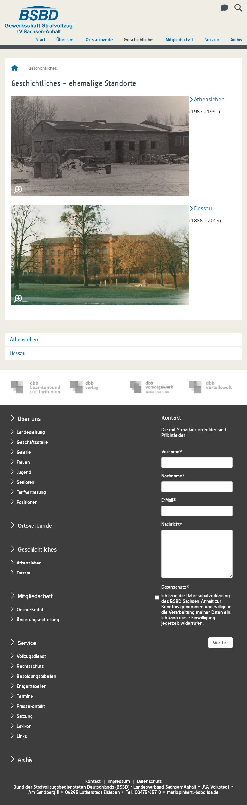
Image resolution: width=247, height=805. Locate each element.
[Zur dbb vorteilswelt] (213, 387)
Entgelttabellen (32, 686)
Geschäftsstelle (32, 442)
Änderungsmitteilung (38, 620)
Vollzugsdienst (31, 656)
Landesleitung (31, 432)
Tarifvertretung (31, 492)
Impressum (119, 781)
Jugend (24, 472)
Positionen (27, 502)
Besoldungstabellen (36, 676)
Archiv (236, 39)
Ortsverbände (99, 39)
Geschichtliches (139, 39)
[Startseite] (14, 68)
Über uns (65, 39)
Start (40, 39)
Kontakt (93, 781)
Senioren (25, 482)
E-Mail (168, 500)
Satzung (25, 716)
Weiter (220, 643)
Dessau (203, 208)
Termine (25, 696)
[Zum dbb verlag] (94, 387)
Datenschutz (175, 587)
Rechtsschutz (30, 666)
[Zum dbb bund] (35, 387)
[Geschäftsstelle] (223, 8)
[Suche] (236, 8)
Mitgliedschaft (180, 39)
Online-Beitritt (31, 610)
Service (212, 39)
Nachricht (172, 524)
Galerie (24, 452)
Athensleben (209, 99)
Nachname (173, 476)
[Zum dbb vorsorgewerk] (154, 387)
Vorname (171, 452)
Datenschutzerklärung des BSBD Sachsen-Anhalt (195, 598)
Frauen (23, 462)
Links (22, 736)
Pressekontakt (31, 706)
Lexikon (24, 726)
